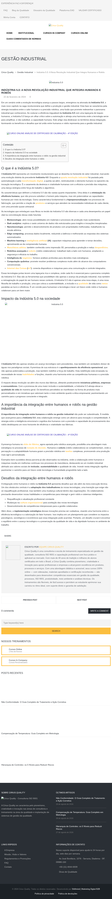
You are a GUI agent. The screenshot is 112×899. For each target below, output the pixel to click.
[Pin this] (27, 536)
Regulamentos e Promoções (17, 858)
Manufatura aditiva (16, 247)
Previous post (30, 600)
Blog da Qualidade (20, 10)
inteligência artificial (37, 240)
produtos (40, 203)
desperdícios (101, 247)
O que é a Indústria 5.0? (15, 150)
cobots (32, 251)
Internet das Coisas (17, 268)
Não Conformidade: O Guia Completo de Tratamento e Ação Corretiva (33, 702)
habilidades (28, 374)
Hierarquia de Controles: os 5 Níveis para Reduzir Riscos (27, 765)
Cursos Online (15, 649)
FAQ (6, 10)
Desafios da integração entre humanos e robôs (24, 159)
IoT (29, 268)
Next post (82, 600)
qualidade (83, 283)
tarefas (68, 451)
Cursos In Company (18, 660)
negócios (27, 258)
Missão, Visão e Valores (15, 854)
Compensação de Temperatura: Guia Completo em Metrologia (30, 733)
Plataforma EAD (67, 10)
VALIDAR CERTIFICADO (90, 10)
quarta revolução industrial (74, 177)
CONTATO (24, 17)
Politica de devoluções (67, 894)
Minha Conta (9, 17)
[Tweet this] (18, 536)
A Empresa (9, 850)
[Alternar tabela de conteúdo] (62, 145)
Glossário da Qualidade (44, 10)
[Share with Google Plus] (22, 536)
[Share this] (14, 536)
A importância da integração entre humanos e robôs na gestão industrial (35, 156)
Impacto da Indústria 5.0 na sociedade (21, 153)
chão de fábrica (31, 444)
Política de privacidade (44, 894)
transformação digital (32, 181)
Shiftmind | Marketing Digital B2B (86, 889)
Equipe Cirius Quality (51, 547)
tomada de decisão (36, 448)
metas (105, 283)
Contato (8, 867)
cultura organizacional (31, 502)
